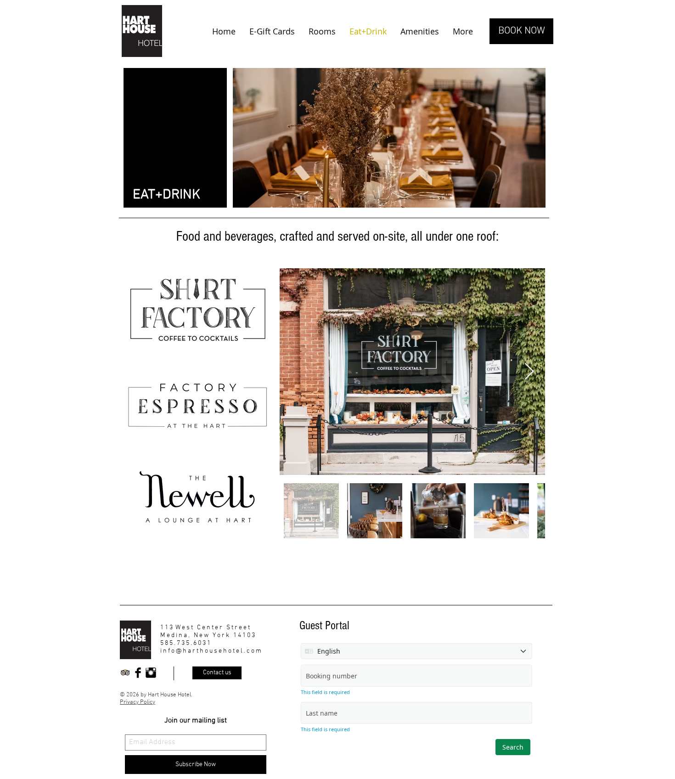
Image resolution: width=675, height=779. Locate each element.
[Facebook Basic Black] (138, 672)
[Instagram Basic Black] (151, 672)
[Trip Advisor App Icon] (125, 672)
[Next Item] (529, 372)
